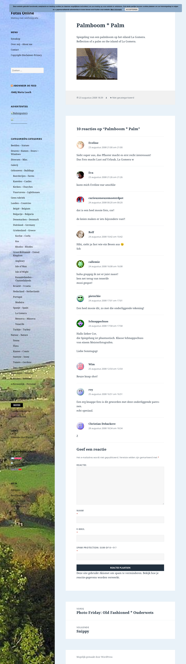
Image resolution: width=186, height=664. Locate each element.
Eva (91, 172)
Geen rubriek (18, 197)
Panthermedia (18, 416)
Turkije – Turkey (21, 329)
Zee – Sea (18, 367)
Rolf (91, 232)
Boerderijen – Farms (23, 175)
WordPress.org (18, 506)
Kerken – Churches (23, 186)
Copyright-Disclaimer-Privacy (26, 55)
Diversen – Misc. (19, 159)
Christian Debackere (102, 424)
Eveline (93, 143)
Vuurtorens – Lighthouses (26, 192)
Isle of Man (21, 266)
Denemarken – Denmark (26, 219)
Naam (80, 510)
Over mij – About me (21, 44)
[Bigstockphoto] (17, 404)
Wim (92, 364)
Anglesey (20, 260)
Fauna (16, 340)
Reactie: (82, 465)
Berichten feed (18, 495)
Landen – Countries (21, 203)
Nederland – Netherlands (26, 291)
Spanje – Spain (20, 307)
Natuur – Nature (19, 334)
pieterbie (95, 296)
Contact (15, 49)
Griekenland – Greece (24, 230)
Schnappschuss (98, 321)
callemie (94, 262)
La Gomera (21, 313)
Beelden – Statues (20, 145)
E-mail (81, 529)
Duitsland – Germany (24, 224)
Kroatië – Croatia (22, 285)
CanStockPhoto (18, 411)
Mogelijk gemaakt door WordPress (94, 656)
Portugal (17, 296)
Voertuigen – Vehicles (22, 373)
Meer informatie (116, 9)
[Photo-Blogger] (25, 463)
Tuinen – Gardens (22, 362)
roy (91, 389)
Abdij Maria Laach (21, 92)
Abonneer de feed (24, 85)
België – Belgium (21, 208)
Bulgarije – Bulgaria (23, 214)
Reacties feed (18, 500)
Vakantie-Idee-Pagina (22, 437)
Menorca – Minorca (25, 318)
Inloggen (15, 489)
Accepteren (131, 9)
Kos (17, 241)
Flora (16, 345)
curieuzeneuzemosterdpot (106, 198)
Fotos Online (22, 13)
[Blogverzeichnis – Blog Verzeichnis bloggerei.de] (16, 458)
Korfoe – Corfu (22, 235)
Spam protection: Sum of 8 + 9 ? (96, 547)
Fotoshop (15, 38)
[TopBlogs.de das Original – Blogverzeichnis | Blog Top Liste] (16, 469)
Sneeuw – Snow (21, 356)
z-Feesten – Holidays (21, 378)
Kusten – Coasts (21, 351)
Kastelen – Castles (22, 181)
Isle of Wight (21, 271)
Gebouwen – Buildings (22, 170)
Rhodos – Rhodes (24, 246)
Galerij (14, 165)
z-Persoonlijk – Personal (23, 384)
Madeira (19, 302)
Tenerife (19, 324)
